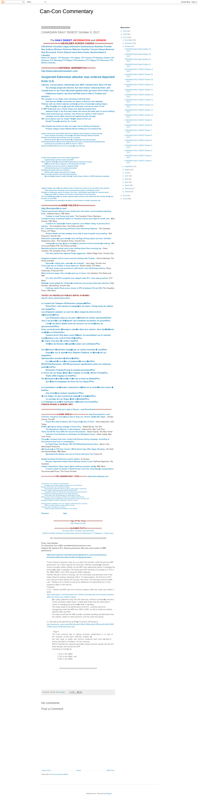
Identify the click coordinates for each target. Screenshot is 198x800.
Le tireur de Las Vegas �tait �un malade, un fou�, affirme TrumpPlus (74, 373)
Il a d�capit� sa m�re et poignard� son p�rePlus (70, 361)
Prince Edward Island (67, 52)
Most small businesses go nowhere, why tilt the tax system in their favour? (72, 114)
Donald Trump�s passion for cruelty (61, 121)
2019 (125, 31)
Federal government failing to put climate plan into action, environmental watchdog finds (73, 141)
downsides (90, 531)
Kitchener (45, 60)
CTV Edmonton (102, 60)
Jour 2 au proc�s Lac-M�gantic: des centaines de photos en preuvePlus (75, 320)
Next (64, 513)
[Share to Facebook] (78, 692)
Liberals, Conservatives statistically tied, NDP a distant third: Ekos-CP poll (76, 85)
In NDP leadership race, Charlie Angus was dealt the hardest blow (68, 109)
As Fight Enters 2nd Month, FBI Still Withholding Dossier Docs (72, 444)
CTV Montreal (63, 58)
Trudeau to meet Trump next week (60, 216)
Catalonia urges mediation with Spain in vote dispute (61, 508)
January (128, 192)
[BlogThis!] (73, 692)
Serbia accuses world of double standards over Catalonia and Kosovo (62, 497)
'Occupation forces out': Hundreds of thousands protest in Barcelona (66, 492)
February (128, 188)
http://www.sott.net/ (78, 523)
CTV (112, 58)
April (127, 182)
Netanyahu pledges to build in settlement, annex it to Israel (59, 500)
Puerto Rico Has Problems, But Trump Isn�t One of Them (70, 422)
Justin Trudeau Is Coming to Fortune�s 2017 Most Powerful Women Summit (72, 135)
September (129, 166)
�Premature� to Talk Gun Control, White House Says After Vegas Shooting (73, 449)
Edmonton (75, 46)
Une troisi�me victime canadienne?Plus (65, 393)
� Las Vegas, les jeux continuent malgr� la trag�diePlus (68, 396)
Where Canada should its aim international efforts (59, 174)
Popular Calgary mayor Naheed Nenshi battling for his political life (73, 129)
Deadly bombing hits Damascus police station (60, 459)
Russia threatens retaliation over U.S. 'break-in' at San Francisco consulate (64, 503)
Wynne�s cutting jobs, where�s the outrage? (65, 263)
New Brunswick (48, 52)
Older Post (110, 770)
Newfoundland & (98, 52)
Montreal (110, 49)
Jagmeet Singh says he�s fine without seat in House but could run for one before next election (75, 188)
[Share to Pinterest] (80, 692)
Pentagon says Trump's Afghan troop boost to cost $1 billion (63, 485)
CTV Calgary (91, 60)
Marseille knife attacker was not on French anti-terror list (69, 454)
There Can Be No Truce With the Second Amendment (63, 432)
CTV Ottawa (75, 58)
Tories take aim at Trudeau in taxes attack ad (59, 266)
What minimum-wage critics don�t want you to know (63, 273)
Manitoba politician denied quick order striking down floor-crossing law (71, 248)
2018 (125, 34)
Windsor (58, 49)
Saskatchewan (87, 46)
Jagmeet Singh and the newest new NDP (59, 160)
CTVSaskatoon (79, 60)
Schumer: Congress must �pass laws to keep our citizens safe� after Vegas (73, 417)
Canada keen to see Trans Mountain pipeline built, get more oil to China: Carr (77, 90)
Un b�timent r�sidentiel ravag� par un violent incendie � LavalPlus (74, 349)
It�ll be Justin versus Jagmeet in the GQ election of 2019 (65, 164)
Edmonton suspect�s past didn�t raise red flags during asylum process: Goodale (76, 238)
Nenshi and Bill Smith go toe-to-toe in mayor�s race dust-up (63, 146)
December (129, 40)
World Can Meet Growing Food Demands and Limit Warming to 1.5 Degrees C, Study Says (78, 533)
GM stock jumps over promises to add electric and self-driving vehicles (75, 268)
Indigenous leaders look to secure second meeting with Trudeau (68, 258)
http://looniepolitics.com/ (53, 208)
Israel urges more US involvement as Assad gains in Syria (62, 495)
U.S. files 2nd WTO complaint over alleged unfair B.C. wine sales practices (77, 278)
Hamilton (85, 49)
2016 (125, 196)
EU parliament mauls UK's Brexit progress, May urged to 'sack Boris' (66, 488)
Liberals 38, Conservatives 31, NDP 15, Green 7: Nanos (64, 143)
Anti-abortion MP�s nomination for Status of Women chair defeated (74, 101)
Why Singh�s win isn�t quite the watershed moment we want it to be (75, 106)
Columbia (57, 46)
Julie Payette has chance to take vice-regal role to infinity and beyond (70, 126)
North (43, 58)
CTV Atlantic (51, 58)
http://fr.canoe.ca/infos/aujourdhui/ (55, 298)
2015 (125, 199)
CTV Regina (67, 60)
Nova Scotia (83, 52)
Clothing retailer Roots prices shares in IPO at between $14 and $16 (74, 288)
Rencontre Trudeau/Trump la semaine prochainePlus (70, 370)
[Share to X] (75, 692)
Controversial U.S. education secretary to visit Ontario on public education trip (72, 200)
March (127, 185)
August (127, 170)
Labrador (45, 55)
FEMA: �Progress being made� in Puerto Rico (61, 427)
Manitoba (99, 46)
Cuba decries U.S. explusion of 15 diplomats (55, 483)
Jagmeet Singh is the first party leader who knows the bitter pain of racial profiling (80, 111)
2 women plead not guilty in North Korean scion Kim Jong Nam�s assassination (79, 469)
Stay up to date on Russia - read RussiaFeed (76, 409)
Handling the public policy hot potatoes (55, 170)
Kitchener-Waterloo (72, 49)
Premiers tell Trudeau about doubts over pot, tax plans (60, 137)
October (128, 46)
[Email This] (70, 692)
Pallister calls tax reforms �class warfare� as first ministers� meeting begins (74, 104)
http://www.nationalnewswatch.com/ (59, 71)
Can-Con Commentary (66, 11)
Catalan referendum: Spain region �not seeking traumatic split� (68, 466)
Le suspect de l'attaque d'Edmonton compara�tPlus (66, 303)
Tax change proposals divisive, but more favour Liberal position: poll (78, 88)
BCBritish (47, 46)
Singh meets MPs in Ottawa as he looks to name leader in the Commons (70, 194)
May (126, 179)
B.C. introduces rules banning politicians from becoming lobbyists (69, 229)
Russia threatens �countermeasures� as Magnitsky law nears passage (70, 139)
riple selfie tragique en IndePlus (61, 376)
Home (78, 770)
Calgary (66, 46)
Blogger (109, 793)
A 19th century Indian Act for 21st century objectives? (60, 157)
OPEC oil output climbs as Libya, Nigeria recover (60, 505)
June (127, 176)
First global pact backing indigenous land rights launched (59, 493)
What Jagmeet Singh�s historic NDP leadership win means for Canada (66, 162)
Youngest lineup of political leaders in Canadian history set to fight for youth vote (75, 219)
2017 (125, 37)
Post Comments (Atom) (59, 774)
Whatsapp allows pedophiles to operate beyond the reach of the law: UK (67, 498)
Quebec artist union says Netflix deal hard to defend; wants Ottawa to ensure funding (71, 133)
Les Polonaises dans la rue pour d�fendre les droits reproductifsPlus (78, 318)
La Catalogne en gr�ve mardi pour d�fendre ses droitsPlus (69, 402)
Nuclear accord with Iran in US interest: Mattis (55, 487)
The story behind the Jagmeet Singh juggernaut (66, 253)
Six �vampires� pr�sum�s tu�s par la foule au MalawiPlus (70, 378)
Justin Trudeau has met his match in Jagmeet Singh (59, 166)
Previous (45, 513)
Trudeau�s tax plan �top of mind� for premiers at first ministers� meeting (78, 243)
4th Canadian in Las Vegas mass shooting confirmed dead (65, 99)
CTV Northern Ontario (101, 58)
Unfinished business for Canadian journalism (61, 168)
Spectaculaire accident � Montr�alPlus (60, 358)
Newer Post (46, 770)
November (129, 43)
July (126, 173)
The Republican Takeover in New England (63, 429)
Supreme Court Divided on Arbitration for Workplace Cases (70, 434)
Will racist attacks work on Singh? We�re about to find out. (66, 119)
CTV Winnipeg (56, 60)
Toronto (94, 49)
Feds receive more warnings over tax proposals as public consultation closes (72, 190)
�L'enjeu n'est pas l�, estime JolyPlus (59, 341)
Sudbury (50, 49)
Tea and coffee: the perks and (74, 531)
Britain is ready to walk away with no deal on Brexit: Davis (59, 490)
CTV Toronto (86, 58)
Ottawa (101, 49)
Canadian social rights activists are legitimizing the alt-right (70, 116)
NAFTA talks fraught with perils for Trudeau (60, 172)
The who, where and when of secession (53, 507)
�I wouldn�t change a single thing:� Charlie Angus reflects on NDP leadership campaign (77, 176)
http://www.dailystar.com (98, 476)
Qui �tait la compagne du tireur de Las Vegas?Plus (70, 381)
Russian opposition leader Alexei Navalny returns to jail (69, 461)
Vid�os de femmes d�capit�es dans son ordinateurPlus (73, 344)
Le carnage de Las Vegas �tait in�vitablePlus (67, 399)
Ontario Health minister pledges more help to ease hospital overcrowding (76, 234)
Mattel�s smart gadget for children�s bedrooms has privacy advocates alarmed (75, 283)
